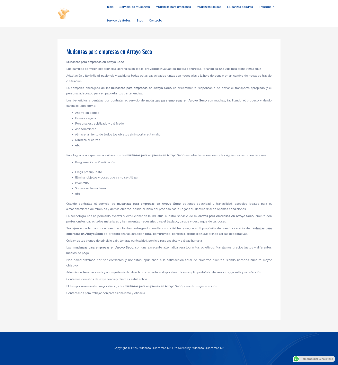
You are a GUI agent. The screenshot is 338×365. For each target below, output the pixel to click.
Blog (140, 20)
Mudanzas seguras (240, 7)
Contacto (155, 20)
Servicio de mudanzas (135, 7)
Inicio (110, 7)
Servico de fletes (118, 20)
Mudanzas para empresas (173, 7)
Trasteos (265, 7)
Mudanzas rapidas (209, 7)
